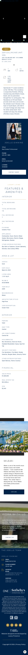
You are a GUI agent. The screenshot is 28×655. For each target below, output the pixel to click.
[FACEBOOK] (7, 625)
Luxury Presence (14, 636)
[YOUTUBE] (20, 625)
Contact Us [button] (10, 537)
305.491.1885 (6, 155)
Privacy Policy (21, 644)
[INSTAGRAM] (11, 625)
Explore (14, 491)
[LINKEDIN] (16, 625)
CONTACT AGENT (14, 172)
